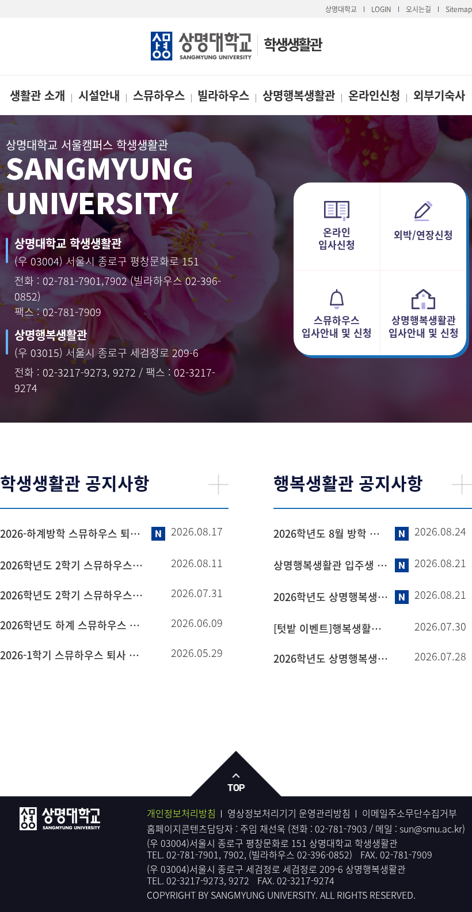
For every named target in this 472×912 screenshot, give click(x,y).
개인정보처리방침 (181, 813)
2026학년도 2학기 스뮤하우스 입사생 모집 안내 (72, 595)
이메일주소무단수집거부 (409, 813)
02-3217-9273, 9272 (89, 372)
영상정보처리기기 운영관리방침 (289, 813)
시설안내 (99, 95)
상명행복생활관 (298, 95)
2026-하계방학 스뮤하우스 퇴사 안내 (72, 534)
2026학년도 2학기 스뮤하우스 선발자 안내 (72, 565)
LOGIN (381, 9)
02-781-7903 (341, 828)
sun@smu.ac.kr (430, 828)
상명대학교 (341, 9)
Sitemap (459, 9)
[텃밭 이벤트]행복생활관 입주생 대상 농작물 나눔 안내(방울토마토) (331, 629)
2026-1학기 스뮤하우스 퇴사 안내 (72, 655)
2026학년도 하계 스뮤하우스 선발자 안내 (72, 625)
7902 (233, 854)
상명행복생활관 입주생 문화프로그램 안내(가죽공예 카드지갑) (331, 565)
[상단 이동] (236, 774)
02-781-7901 (192, 854)
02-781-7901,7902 (85, 280)
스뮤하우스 (159, 95)
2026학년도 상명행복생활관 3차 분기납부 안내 (331, 658)
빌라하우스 (223, 95)
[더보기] (218, 484)
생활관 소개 (37, 95)
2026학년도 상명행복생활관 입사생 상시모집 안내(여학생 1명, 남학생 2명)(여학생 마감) (331, 597)
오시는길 (418, 9)
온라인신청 (374, 95)
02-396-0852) (324, 854)
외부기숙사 (439, 95)
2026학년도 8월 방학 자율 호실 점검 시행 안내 (331, 534)
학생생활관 (293, 44)
